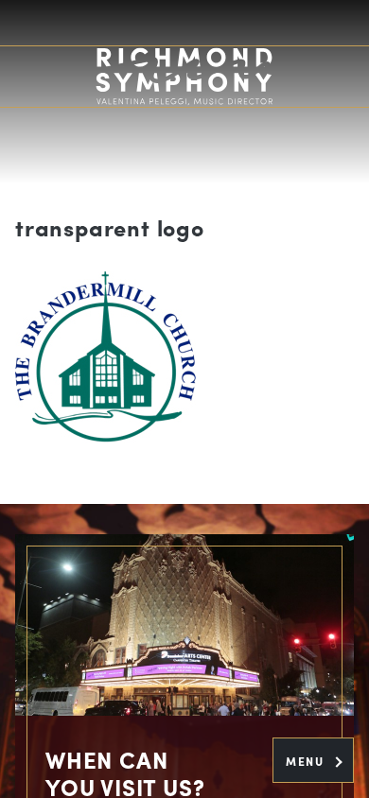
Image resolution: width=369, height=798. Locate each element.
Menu (307, 761)
